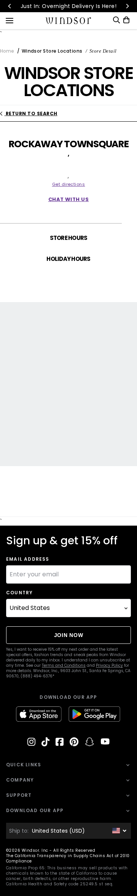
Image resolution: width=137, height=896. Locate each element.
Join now (68, 635)
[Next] (127, 6)
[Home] (68, 20)
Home (7, 51)
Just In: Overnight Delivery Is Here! (68, 6)
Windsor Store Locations (52, 51)
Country (19, 593)
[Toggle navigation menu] (9, 20)
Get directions (68, 184)
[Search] (116, 20)
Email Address (27, 559)
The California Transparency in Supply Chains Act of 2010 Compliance (68, 858)
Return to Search (30, 113)
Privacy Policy (109, 665)
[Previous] (10, 6)
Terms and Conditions (64, 665)
